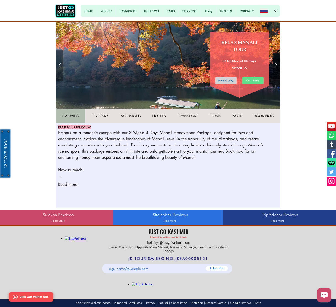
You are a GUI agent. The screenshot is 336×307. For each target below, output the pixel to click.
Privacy (150, 302)
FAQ (258, 302)
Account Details (215, 302)
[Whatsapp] (331, 135)
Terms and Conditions (127, 302)
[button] (128, 11)
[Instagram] (331, 181)
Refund (163, 302)
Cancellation (179, 302)
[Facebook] (331, 153)
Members (197, 302)
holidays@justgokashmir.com (168, 243)
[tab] (70, 116)
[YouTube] (331, 126)
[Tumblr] (331, 144)
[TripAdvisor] (331, 162)
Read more (67, 184)
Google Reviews (240, 302)
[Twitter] (331, 171)
